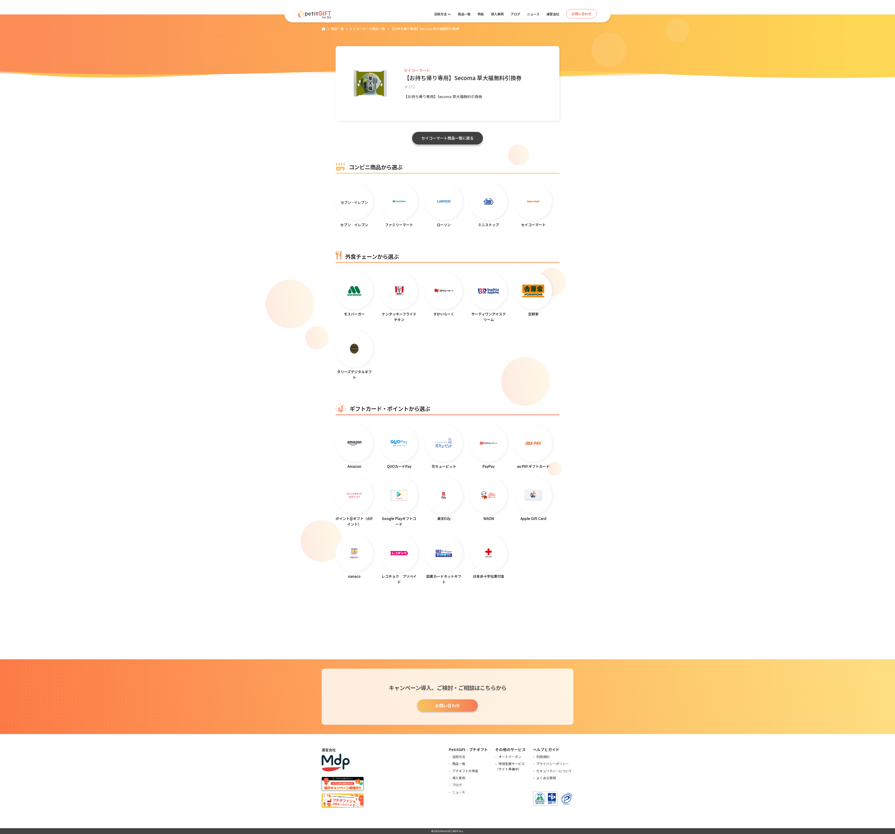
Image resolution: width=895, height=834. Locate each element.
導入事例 (497, 14)
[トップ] (323, 28)
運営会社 (553, 14)
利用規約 (542, 756)
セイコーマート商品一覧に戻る (447, 138)
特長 (481, 14)
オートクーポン (510, 756)
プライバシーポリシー (552, 763)
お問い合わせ (447, 705)
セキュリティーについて (554, 771)
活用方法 (458, 756)
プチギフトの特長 (465, 771)
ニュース (533, 14)
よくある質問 (546, 778)
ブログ (515, 14)
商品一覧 (464, 14)
